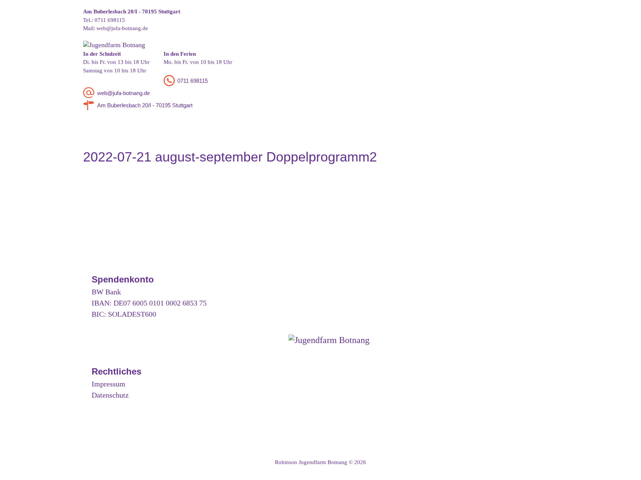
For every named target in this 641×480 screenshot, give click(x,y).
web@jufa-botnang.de (122, 28)
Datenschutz (110, 395)
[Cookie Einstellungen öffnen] (16, 471)
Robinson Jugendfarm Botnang (311, 462)
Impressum (108, 384)
